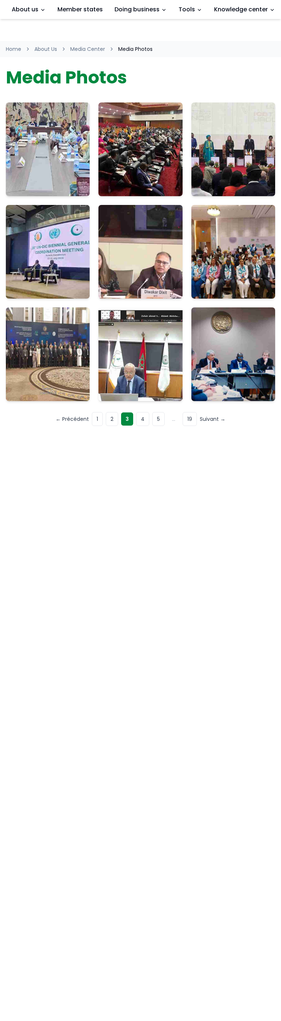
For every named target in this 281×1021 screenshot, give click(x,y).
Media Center (87, 49)
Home (13, 49)
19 (189, 419)
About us (25, 9)
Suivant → (212, 419)
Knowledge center (241, 9)
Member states (80, 9)
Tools (187, 9)
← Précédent (72, 419)
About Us (45, 49)
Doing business (137, 9)
